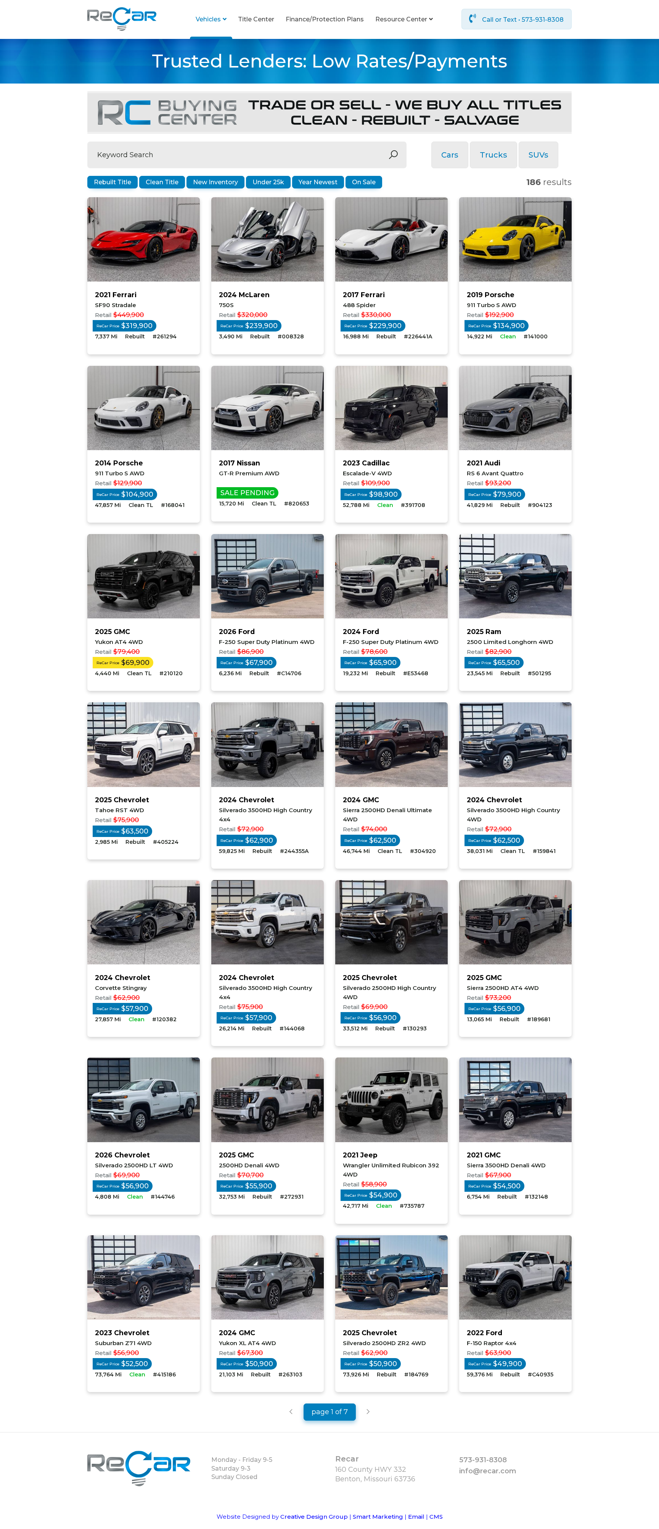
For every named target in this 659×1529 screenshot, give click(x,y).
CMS (436, 1516)
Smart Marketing (378, 1516)
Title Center (256, 19)
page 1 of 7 (330, 1412)
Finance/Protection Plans (325, 19)
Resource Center (401, 19)
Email (416, 1516)
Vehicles (208, 19)
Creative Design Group (314, 1516)
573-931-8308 (483, 1460)
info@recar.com (487, 1471)
